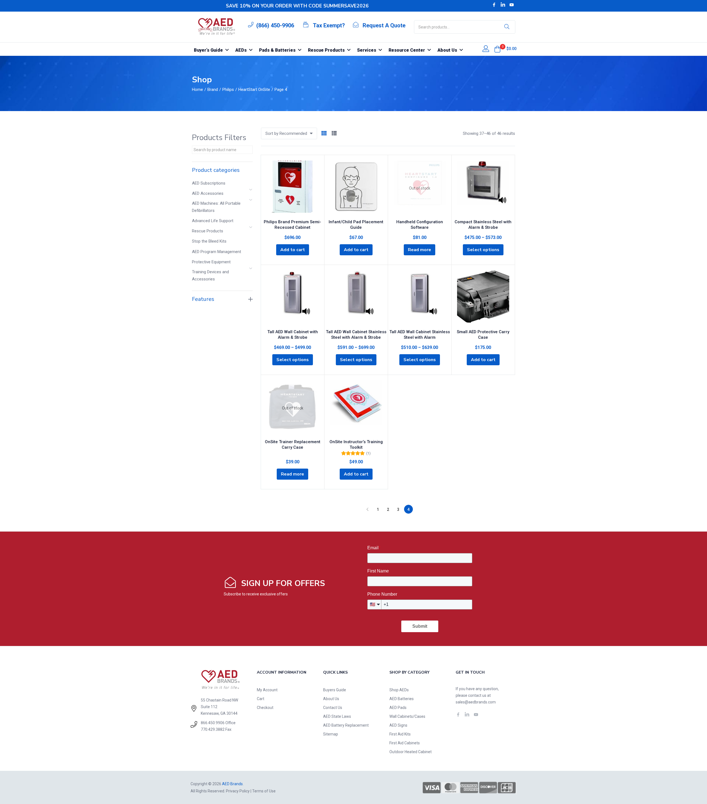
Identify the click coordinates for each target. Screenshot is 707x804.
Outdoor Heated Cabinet (410, 752)
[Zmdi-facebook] (494, 4)
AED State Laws (337, 716)
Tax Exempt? (329, 25)
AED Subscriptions (208, 183)
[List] (334, 133)
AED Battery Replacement (346, 725)
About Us (331, 699)
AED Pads (398, 707)
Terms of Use (264, 791)
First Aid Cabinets (404, 743)
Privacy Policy (238, 791)
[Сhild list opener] (251, 191)
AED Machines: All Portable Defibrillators (216, 207)
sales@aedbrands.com (476, 702)
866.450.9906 (213, 723)
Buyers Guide (334, 690)
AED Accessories (207, 193)
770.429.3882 (213, 729)
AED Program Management (216, 251)
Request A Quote (384, 25)
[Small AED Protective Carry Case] (483, 298)
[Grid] (323, 133)
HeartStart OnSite (254, 89)
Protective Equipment (211, 261)
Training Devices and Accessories (210, 275)
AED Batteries (401, 699)
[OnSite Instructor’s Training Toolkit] (356, 408)
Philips (228, 89)
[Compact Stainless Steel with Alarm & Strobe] (483, 188)
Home (197, 89)
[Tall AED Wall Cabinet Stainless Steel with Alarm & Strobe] (356, 298)
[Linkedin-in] (502, 4)
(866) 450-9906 (275, 25)
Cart (260, 699)
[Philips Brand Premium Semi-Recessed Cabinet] (293, 188)
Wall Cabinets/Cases (407, 716)
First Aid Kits (400, 734)
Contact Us (332, 707)
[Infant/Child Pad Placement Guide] (356, 188)
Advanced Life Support (212, 220)
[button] (497, 49)
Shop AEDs (399, 690)
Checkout (265, 707)
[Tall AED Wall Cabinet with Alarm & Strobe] (293, 298)
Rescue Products (207, 230)
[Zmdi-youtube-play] (511, 4)
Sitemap (330, 734)
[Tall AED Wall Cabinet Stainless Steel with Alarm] (420, 298)
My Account (267, 690)
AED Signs (398, 725)
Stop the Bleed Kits (209, 241)
